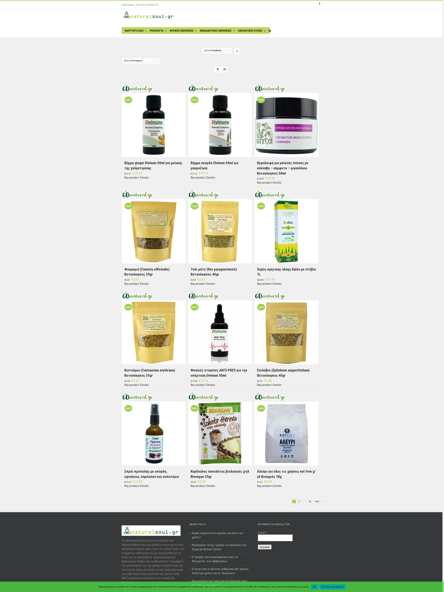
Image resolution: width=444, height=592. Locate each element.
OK (314, 586)
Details (144, 177)
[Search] (270, 30)
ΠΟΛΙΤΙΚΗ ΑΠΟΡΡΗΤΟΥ (147, 5)
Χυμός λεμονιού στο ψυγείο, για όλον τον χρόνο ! (217, 535)
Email (262, 532)
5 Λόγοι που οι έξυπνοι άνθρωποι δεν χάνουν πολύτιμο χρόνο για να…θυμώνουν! (220, 571)
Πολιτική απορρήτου (332, 586)
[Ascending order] (237, 51)
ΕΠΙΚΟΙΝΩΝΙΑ (128, 5)
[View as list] (224, 69)
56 (310, 501)
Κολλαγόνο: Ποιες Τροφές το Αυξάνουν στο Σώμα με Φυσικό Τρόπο (219, 547)
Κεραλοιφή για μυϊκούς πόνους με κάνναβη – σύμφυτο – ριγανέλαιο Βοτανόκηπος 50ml (282, 168)
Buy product (131, 177)
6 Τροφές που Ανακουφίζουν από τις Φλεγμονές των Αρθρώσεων (215, 559)
